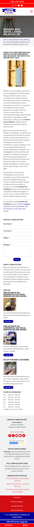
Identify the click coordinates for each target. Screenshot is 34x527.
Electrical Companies (17, 502)
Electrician (17, 497)
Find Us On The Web (17, 432)
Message (7, 245)
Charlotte (21, 204)
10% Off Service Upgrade (17, 522)
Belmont (27, 204)
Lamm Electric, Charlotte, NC (20, 515)
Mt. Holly (18, 209)
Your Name (8, 224)
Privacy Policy (17, 517)
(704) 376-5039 (17, 1)
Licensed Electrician (17, 506)
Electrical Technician (17, 510)
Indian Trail (14, 206)
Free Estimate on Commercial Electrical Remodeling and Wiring (14, 328)
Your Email (7, 231)
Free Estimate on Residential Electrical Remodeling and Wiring (14, 294)
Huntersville (7, 206)
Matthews (22, 206)
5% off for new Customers (16, 360)
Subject (6, 238)
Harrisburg (9, 209)
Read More (8, 321)
